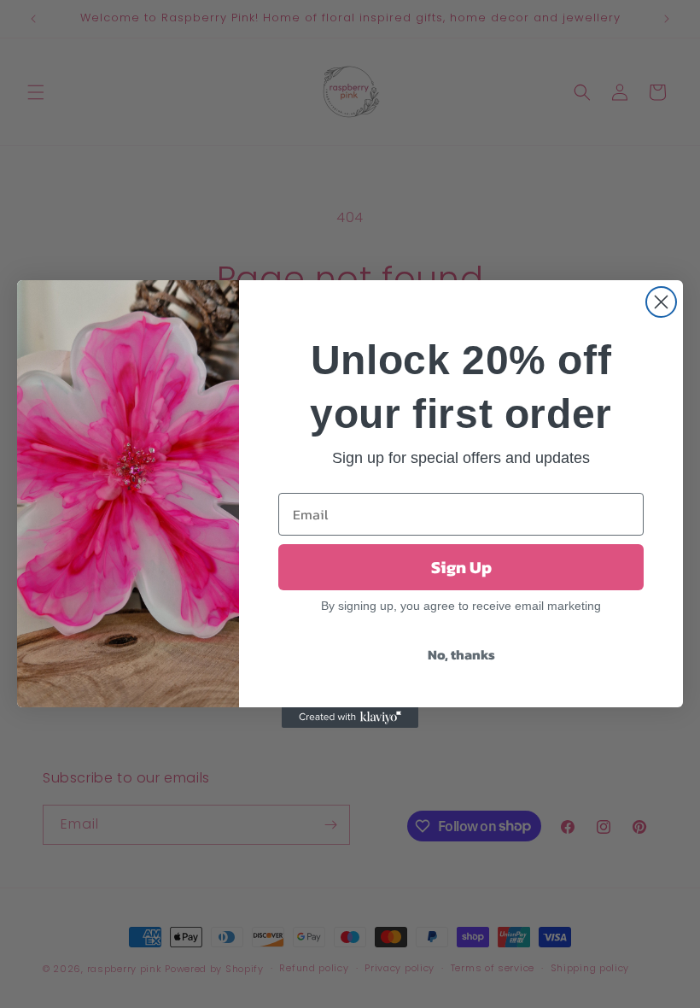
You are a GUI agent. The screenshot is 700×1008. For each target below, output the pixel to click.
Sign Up (461, 567)
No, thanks (461, 654)
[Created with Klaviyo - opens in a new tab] (350, 717)
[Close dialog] (661, 302)
